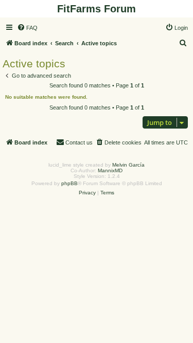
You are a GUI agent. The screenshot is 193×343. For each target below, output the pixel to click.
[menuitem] (27, 28)
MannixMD (110, 170)
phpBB (69, 183)
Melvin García (128, 165)
